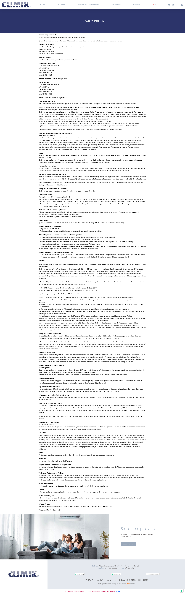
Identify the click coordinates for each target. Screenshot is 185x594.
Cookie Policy (116, 574)
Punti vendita (116, 5)
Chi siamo (61, 5)
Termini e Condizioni (153, 574)
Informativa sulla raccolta (74, 591)
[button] (182, 5)
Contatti (136, 5)
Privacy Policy (80, 574)
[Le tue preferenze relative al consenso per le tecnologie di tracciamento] (181, 590)
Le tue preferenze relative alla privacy (101, 591)
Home (42, 5)
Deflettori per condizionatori (88, 5)
